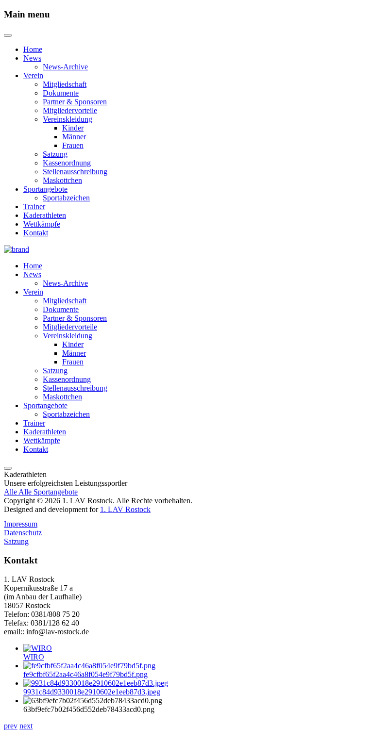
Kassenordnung (67, 163)
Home (32, 49)
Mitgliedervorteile (70, 110)
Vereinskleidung (67, 119)
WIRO (33, 657)
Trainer (34, 206)
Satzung (55, 154)
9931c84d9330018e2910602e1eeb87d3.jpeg (91, 692)
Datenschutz (23, 532)
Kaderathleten (44, 215)
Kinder (73, 128)
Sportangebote (45, 189)
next (26, 726)
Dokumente (61, 93)
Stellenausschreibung (75, 171)
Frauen (73, 145)
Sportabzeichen (66, 198)
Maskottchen (62, 180)
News (32, 58)
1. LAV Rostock (125, 509)
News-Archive (65, 67)
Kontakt (35, 233)
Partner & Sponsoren (75, 102)
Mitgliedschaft (64, 84)
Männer (74, 136)
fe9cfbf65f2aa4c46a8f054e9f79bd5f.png (85, 674)
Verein (33, 75)
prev (10, 726)
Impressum (20, 524)
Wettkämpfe (41, 224)
